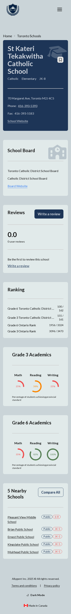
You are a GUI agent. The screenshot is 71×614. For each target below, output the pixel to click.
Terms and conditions (24, 585)
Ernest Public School (21, 537)
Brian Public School (20, 529)
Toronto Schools (29, 36)
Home (7, 36)
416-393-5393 (27, 106)
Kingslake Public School (23, 544)
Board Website (17, 186)
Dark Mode (37, 595)
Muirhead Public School (23, 552)
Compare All (50, 492)
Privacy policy (52, 585)
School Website (18, 121)
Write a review (49, 214)
